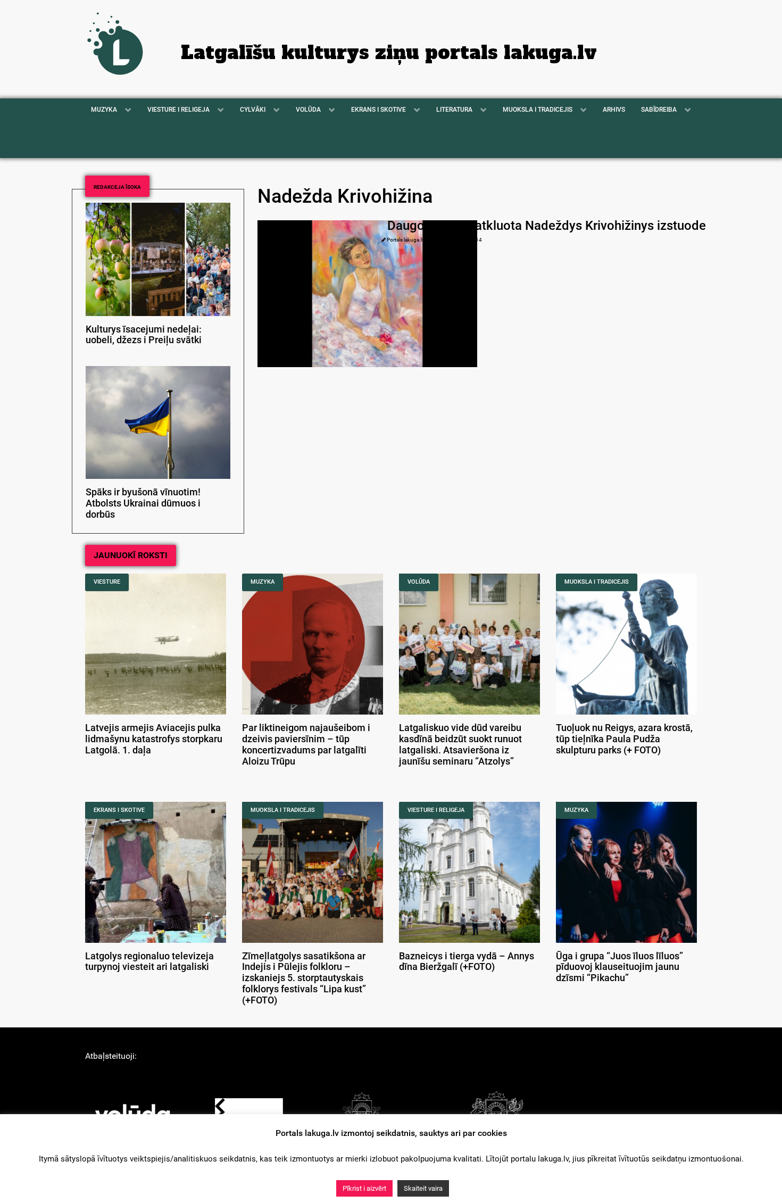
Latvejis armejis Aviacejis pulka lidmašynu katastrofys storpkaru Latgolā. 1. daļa (153, 739)
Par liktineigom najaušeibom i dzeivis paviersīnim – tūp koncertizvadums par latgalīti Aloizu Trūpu (306, 744)
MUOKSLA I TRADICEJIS (596, 581)
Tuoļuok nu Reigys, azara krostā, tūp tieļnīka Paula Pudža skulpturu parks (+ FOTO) (624, 739)
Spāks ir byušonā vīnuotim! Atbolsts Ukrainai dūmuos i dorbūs (143, 503)
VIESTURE (107, 581)
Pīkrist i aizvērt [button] (364, 1188)
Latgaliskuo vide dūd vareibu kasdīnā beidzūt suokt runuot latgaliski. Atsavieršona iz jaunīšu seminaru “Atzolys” (460, 744)
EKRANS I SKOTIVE (119, 810)
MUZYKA (262, 581)
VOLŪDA (418, 581)
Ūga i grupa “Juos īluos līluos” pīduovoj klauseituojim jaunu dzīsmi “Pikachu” (619, 967)
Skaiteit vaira (423, 1188)
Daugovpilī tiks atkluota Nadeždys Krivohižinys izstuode (546, 225)
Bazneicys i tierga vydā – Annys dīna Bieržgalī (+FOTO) (466, 962)
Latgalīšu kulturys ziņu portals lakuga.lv (389, 52)
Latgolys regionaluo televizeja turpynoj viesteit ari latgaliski (149, 962)
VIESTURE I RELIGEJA (435, 810)
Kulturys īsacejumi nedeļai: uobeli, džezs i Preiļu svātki (144, 335)
